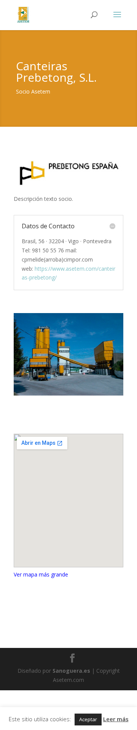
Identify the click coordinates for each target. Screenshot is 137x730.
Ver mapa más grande (41, 574)
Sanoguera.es (71, 670)
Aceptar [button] (88, 719)
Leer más (116, 719)
